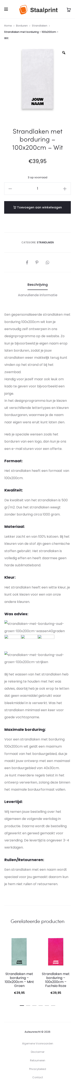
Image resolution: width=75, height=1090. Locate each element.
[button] (10, 189)
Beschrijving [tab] (38, 284)
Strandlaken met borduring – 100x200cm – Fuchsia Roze (56, 979)
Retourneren (37, 1060)
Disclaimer (37, 1052)
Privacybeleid (37, 1069)
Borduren (22, 25)
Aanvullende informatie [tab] (37, 295)
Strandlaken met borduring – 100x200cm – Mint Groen (19, 979)
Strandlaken (39, 25)
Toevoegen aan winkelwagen (39, 207)
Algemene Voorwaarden (37, 1043)
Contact (37, 1077)
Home (8, 25)
